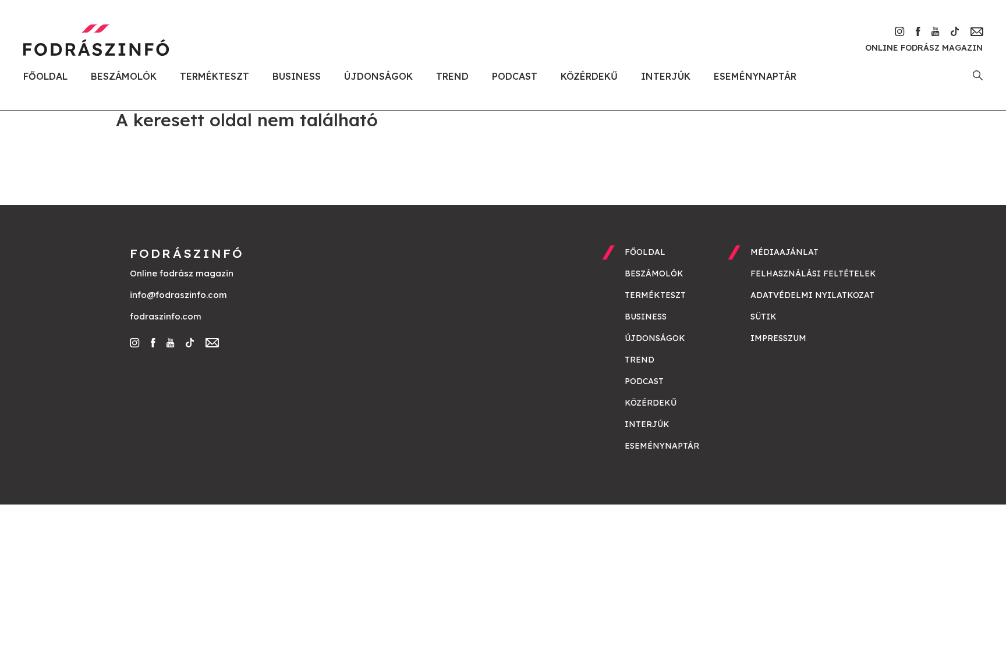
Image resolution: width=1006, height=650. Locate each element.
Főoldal (45, 76)
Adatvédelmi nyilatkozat (812, 295)
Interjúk (665, 76)
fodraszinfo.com (165, 316)
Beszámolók (124, 76)
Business (296, 76)
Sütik (763, 316)
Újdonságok (378, 76)
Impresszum (778, 338)
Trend (452, 76)
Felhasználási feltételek (813, 273)
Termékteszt (214, 76)
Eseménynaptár (755, 76)
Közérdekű (589, 76)
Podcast (514, 76)
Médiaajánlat (784, 252)
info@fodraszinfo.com (178, 294)
